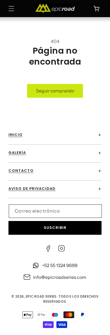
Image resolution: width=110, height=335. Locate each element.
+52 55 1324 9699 (60, 265)
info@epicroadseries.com (59, 277)
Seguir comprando (55, 91)
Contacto (21, 170)
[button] (11, 9)
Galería (17, 152)
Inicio (15, 134)
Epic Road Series (41, 296)
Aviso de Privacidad (32, 188)
